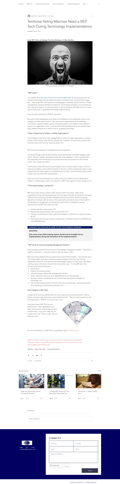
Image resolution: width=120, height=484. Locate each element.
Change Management (73, 4)
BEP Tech (29, 4)
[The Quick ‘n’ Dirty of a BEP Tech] (88, 381)
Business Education (58, 4)
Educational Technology (42, 4)
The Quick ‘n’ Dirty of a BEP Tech (87, 392)
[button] (99, 4)
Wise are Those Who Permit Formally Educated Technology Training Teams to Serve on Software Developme (31, 392)
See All (99, 370)
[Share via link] (41, 355)
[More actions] (91, 16)
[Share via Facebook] (28, 355)
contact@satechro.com (28, 449)
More (84, 4)
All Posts (21, 4)
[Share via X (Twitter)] (32, 355)
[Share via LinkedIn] (37, 355)
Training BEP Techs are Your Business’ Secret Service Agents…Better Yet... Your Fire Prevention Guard (59, 392)
